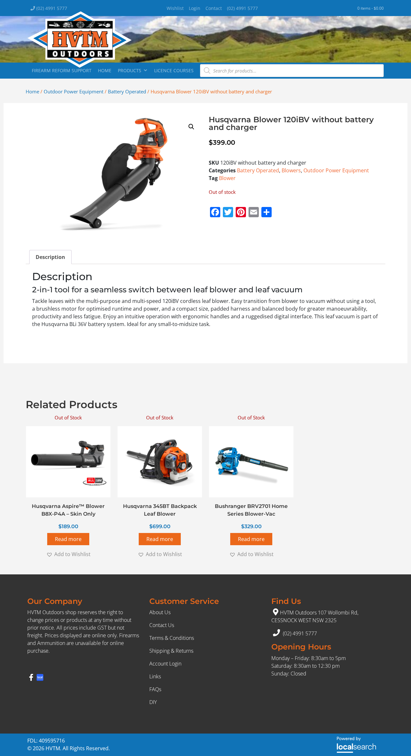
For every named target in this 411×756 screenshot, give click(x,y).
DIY (153, 702)
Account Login (165, 663)
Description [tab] (50, 257)
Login (194, 8)
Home (104, 70)
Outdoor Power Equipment (73, 91)
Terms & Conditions (171, 637)
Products (129, 70)
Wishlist (175, 8)
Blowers (291, 170)
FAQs (155, 689)
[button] (191, 127)
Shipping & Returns (171, 650)
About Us (160, 612)
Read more (68, 539)
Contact (214, 8)
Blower (227, 178)
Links (155, 676)
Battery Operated (127, 91)
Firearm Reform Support (62, 70)
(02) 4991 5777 (51, 8)
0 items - (370, 8)
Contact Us (161, 625)
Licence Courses (174, 70)
